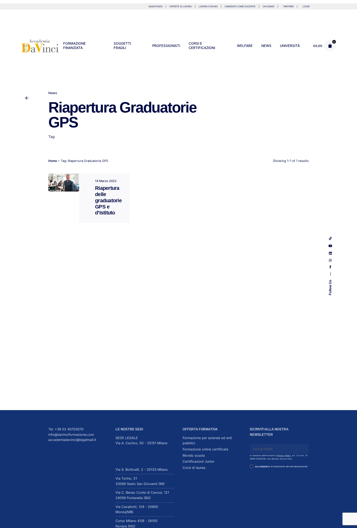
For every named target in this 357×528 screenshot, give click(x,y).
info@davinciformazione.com (71, 434)
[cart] (330, 45)
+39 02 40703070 (69, 429)
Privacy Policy (284, 455)
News (52, 93)
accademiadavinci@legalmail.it (72, 440)
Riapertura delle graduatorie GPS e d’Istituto (108, 200)
